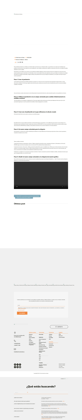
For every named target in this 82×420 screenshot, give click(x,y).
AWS (50, 339)
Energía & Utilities (42, 346)
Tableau (26, 59)
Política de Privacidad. (22, 308)
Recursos (60, 335)
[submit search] (27, 392)
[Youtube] (20, 367)
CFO (40, 358)
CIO (39, 360)
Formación (51, 344)
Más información (21, 310)
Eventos (30, 340)
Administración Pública (42, 351)
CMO (40, 357)
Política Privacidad (62, 363)
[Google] (17, 367)
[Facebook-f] (15, 367)
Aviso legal (60, 366)
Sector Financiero (42, 339)
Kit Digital (31, 342)
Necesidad (41, 334)
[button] (17, 62)
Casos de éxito (62, 337)
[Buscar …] (20, 392)
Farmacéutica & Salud (43, 348)
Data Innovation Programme (32, 344)
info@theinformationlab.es (46, 418)
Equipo (30, 336)
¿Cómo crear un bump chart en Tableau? (24, 197)
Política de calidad (62, 365)
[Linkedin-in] (15, 364)
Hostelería (41, 349)
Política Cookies (61, 367)
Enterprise (41, 367)
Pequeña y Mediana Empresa (43, 365)
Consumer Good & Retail (42, 343)
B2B (39, 340)
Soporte (50, 347)
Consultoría (51, 345)
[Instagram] (20, 364)
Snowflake (51, 337)
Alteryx (50, 336)
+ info (63, 401)
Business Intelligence (20, 59)
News (30, 339)
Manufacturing (42, 345)
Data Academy (32, 337)
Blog (60, 334)
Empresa (30, 334)
